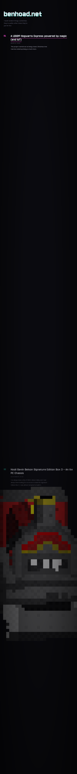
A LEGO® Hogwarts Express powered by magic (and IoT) (39, 37)
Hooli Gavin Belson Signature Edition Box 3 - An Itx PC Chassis (42, 471)
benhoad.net (23, 14)
